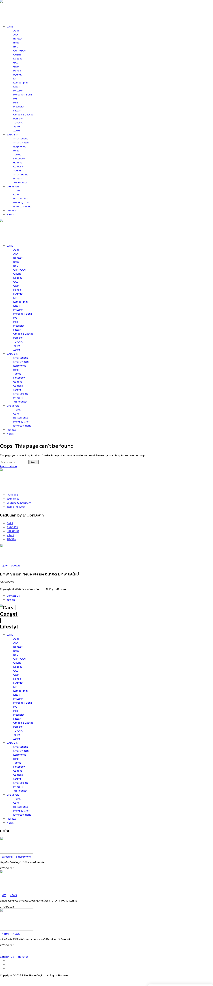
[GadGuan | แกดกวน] (9, 238)
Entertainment (22, 815)
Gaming (17, 771)
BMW (16, 651)
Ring (16, 759)
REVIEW (11, 819)
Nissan (17, 719)
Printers (18, 787)
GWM (16, 675)
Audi (16, 639)
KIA (15, 687)
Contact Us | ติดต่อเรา (14, 957)
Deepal (17, 667)
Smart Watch (21, 751)
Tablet (17, 763)
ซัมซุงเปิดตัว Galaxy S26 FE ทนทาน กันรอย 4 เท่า (23, 862)
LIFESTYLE (13, 795)
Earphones (19, 755)
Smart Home (20, 783)
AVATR (17, 643)
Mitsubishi (19, 715)
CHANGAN (19, 659)
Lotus (16, 695)
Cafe (16, 803)
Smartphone (20, 747)
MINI (15, 711)
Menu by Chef (21, 811)
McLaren (18, 699)
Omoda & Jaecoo (23, 723)
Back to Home (8, 466)
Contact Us (13, 596)
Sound (17, 779)
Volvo (16, 735)
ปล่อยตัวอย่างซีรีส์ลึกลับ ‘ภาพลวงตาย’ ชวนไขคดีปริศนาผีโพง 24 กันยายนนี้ (35, 939)
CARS (10, 635)
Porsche (18, 727)
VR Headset (20, 791)
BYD (15, 655)
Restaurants (20, 807)
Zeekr (16, 739)
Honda (17, 679)
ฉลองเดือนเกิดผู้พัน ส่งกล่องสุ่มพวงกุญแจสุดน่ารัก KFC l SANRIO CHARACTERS (38, 901)
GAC (15, 671)
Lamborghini (20, 691)
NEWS (10, 823)
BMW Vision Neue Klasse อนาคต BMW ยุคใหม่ (39, 574)
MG (15, 707)
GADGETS (12, 743)
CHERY (17, 663)
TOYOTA (18, 731)
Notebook (19, 767)
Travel (16, 799)
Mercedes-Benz (22, 703)
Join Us (11, 600)
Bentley (17, 647)
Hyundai (18, 683)
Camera (18, 775)
